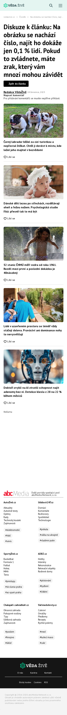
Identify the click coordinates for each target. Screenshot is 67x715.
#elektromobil (12, 530)
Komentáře (43, 510)
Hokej (6, 568)
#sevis (8, 541)
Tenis (6, 574)
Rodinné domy (45, 571)
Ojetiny (7, 514)
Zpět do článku (17, 83)
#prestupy (10, 581)
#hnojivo (9, 637)
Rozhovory (43, 514)
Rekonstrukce (44, 565)
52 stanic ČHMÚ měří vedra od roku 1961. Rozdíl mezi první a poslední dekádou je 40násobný (30, 269)
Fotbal (7, 565)
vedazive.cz (9, 17)
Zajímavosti (9, 523)
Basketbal (9, 559)
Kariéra (33, 672)
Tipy (6, 616)
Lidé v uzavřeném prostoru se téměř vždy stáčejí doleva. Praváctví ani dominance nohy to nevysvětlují (33, 330)
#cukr (42, 642)
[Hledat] (51, 6)
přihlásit (55, 98)
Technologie (44, 520)
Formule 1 (9, 562)
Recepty (42, 619)
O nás (20, 672)
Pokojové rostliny (12, 613)
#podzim (9, 631)
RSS (46, 682)
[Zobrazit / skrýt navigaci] (60, 6)
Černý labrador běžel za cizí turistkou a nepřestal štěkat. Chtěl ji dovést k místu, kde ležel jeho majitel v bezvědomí (32, 146)
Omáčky (42, 613)
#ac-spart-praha (13, 592)
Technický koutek (12, 520)
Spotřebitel (43, 517)
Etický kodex (25, 682)
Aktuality (8, 507)
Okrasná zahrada (12, 610)
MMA (6, 571)
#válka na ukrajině (49, 534)
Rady (6, 517)
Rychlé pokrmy (45, 622)
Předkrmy (42, 616)
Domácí (42, 507)
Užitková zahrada (12, 619)
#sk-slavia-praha (13, 586)
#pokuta (44, 529)
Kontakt (48, 672)
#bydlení (44, 586)
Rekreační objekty (46, 568)
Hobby (41, 559)
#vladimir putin (47, 540)
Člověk (22, 17)
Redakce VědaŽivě (15, 92)
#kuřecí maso (46, 637)
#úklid (8, 642)
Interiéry (42, 562)
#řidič (8, 535)
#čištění (43, 591)
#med (43, 631)
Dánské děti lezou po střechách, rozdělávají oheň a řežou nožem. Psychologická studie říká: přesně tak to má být (32, 207)
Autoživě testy (11, 510)
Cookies (37, 682)
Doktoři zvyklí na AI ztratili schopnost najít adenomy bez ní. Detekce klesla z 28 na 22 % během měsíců (33, 392)
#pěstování (45, 580)
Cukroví (42, 610)
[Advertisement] (33, 447)
